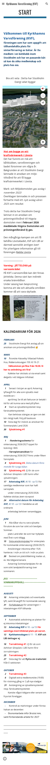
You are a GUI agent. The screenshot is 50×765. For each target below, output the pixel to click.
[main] (25, 13)
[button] (3, 3)
